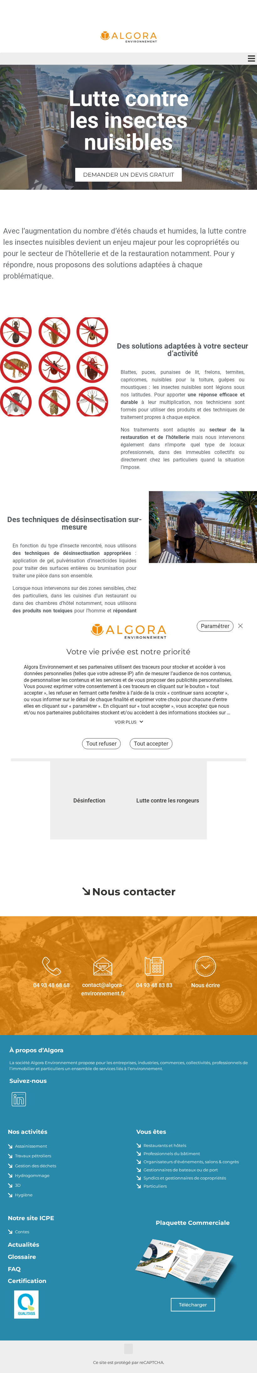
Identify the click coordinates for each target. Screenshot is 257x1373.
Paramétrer (215, 626)
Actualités (23, 1244)
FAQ (14, 1269)
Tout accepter (151, 744)
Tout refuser (239, 626)
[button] (128, 59)
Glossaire (22, 1256)
